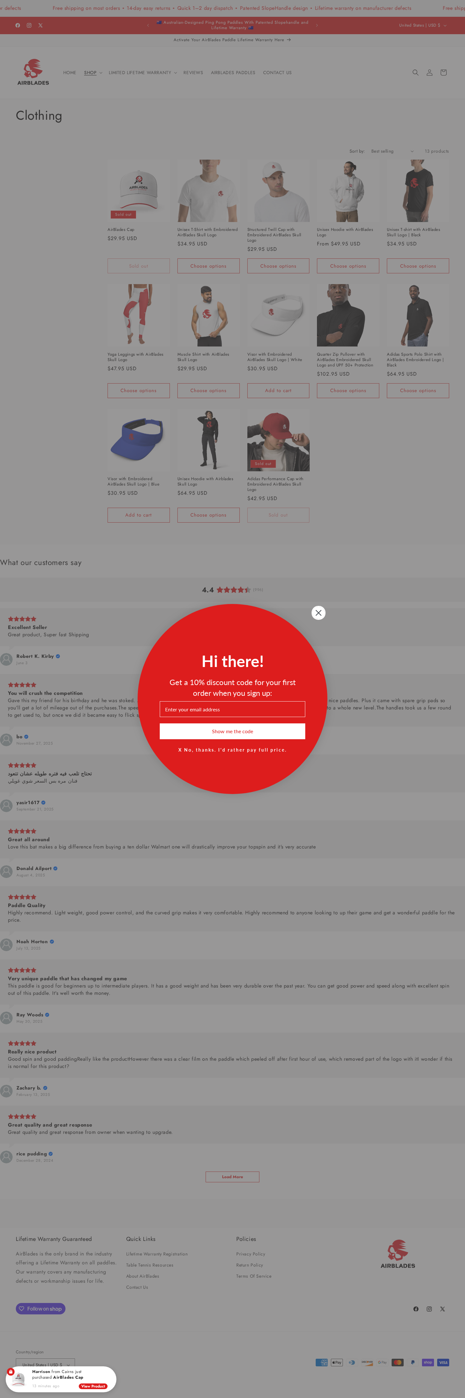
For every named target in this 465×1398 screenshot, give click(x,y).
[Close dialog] (318, 613)
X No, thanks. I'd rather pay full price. (232, 750)
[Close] (112, 1371)
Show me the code (232, 731)
